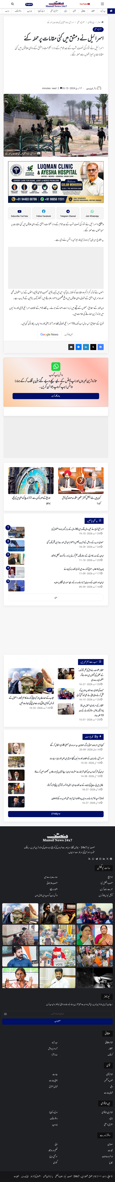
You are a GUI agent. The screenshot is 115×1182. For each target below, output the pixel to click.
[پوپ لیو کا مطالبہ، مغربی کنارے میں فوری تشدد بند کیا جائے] (16, 572)
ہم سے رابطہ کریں (106, 889)
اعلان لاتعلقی (59, 1177)
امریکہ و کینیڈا (41, 11)
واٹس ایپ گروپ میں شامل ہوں (46, 895)
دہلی (111, 1087)
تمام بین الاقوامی (107, 1112)
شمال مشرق (53, 1087)
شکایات (16, 1177)
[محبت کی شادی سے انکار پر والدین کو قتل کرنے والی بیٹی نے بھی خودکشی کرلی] (66, 693)
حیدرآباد (103, 11)
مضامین (110, 1144)
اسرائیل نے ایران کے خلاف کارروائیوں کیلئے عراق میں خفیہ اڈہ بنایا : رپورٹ (77, 758)
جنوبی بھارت (53, 1080)
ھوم (99, 23)
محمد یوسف (89, 89)
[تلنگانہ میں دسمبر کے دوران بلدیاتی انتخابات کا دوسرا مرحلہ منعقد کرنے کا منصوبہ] (58, 956)
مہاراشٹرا (55, 1055)
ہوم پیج (110, 877)
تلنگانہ (93, 11)
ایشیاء (65, 11)
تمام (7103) (55, 814)
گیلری (55, 1163)
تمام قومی (109, 1074)
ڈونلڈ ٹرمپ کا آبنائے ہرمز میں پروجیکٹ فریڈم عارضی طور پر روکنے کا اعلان (78, 798)
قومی (74, 11)
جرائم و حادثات (107, 1156)
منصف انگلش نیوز (106, 883)
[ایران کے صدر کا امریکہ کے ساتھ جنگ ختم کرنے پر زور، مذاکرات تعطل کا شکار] (16, 559)
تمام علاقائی (109, 1042)
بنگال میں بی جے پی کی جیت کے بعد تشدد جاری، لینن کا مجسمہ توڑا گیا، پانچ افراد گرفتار (75, 785)
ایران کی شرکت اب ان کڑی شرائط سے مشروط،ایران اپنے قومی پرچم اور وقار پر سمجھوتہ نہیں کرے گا (69, 772)
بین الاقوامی (91, 23)
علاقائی (83, 11)
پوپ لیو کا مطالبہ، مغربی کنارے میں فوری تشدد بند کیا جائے (84, 569)
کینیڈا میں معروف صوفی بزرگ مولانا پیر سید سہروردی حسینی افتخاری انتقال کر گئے (77, 745)
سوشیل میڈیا (53, 1156)
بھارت (55, 1074)
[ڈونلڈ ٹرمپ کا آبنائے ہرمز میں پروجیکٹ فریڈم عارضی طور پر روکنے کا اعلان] (16, 801)
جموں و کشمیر (108, 1080)
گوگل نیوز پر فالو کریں (106, 895)
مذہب (7, 11)
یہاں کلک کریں (56, 396)
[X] (107, 859)
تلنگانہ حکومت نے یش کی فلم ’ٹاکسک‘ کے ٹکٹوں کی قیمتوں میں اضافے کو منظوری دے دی (91, 675)
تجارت (110, 1150)
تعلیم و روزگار (53, 1150)
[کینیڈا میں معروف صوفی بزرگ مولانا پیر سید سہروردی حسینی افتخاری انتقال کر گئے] (16, 748)
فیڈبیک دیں (24, 1177)
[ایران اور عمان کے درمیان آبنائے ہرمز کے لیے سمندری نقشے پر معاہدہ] (16, 585)
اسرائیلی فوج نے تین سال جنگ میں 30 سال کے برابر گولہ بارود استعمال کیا (78, 529)
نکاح (111, 1163)
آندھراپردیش (53, 1049)
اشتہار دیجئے (54, 889)
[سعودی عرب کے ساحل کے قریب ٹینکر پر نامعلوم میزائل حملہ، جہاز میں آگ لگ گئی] (16, 545)
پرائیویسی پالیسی (48, 1177)
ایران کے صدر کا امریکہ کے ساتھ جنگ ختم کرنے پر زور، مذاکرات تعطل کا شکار (77, 556)
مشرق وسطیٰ (54, 11)
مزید (56, 597)
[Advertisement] (56, 73)
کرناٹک (110, 1055)
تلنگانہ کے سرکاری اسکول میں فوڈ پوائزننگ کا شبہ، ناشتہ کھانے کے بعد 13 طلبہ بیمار (91, 711)
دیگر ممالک (18, 11)
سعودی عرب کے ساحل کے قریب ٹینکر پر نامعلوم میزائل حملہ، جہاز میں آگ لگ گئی (75, 542)
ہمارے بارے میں (51, 877)
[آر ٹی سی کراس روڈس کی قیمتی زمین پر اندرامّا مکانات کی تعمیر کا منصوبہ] (58, 978)
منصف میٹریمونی (52, 883)
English (29, 4)
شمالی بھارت (108, 1093)
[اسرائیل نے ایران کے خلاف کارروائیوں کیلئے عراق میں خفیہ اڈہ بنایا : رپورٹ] (16, 761)
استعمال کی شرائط (36, 1177)
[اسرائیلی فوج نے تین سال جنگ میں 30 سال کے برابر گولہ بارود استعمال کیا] (16, 532)
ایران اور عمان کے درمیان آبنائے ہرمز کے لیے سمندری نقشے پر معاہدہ (79, 582)
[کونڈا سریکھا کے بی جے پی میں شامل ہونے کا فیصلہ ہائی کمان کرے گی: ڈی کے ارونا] (95, 935)
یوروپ (29, 11)
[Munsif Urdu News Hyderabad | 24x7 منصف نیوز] (56, 4)
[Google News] (49, 334)
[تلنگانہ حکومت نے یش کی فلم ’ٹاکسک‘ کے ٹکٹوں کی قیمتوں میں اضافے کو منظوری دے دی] (66, 673)
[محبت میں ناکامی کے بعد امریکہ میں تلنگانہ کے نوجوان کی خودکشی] (58, 935)
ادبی (56, 1144)
